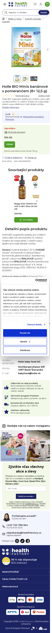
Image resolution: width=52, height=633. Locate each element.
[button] (48, 49)
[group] (26, 49)
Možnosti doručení (16, 132)
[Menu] (4, 4)
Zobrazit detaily (34, 324)
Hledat (44, 12)
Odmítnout (25, 350)
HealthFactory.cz (32, 504)
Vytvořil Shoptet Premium (17, 628)
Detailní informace (10, 107)
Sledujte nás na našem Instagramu (28, 425)
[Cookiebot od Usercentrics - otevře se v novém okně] (35, 280)
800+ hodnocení (19, 562)
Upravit (23, 341)
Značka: (44, 96)
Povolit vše (25, 333)
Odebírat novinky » (26, 496)
